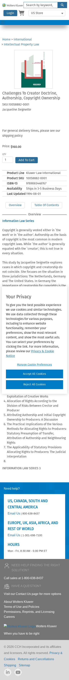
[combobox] (39, 5)
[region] (34, 340)
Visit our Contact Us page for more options (32, 594)
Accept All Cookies (34, 374)
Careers (9, 616)
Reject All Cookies (34, 384)
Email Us (14, 513)
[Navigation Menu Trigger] (2, 22)
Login (10, 13)
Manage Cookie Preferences (34, 364)
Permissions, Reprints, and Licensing (29, 611)
